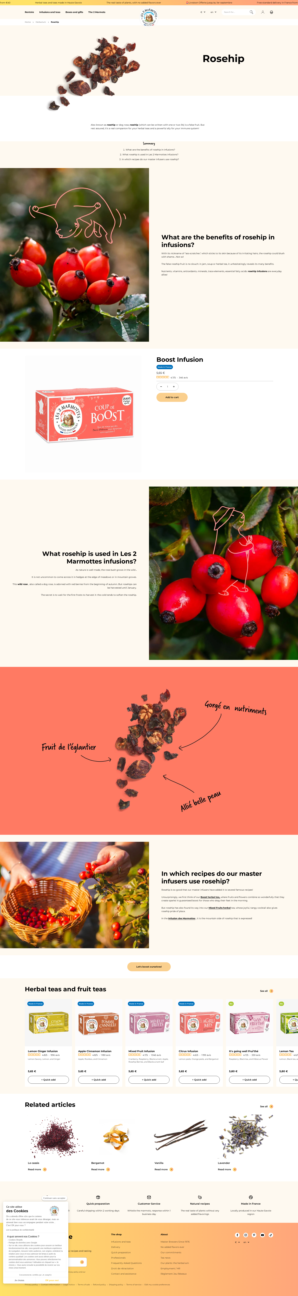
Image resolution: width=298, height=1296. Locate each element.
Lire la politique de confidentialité (20, 1230)
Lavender (224, 1163)
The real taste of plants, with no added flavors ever (52, 2)
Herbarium (41, 22)
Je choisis (19, 1280)
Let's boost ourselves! (149, 966)
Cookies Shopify (16, 1240)
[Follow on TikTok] (271, 1235)
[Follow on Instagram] (245, 1235)
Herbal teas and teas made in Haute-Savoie (269, 2)
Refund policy (99, 1284)
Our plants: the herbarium (175, 1263)
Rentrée (29, 12)
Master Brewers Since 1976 (175, 1241)
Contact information (50, 1284)
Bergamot (97, 1163)
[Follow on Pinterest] (254, 1235)
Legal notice (69, 1284)
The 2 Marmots (96, 12)
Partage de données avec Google (23, 1243)
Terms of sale (84, 1284)
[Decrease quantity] (161, 386)
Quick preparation (121, 1252)
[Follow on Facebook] (237, 1235)
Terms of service (133, 1284)
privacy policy (73, 1272)
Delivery (115, 1247)
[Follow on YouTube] (262, 1235)
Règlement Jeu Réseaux (174, 1273)
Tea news (165, 1257)
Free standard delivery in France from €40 (198, 2)
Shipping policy (116, 1284)
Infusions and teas (49, 12)
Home (28, 22)
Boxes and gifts (74, 12)
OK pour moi (52, 1280)
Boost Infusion (179, 359)
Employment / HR (170, 1268)
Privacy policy (31, 1284)
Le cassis (33, 1163)
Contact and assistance (123, 1273)
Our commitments (171, 1252)
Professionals (118, 1257)
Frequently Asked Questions (126, 1263)
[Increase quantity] (173, 386)
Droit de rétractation (122, 1268)
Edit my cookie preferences (157, 1284)
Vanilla (159, 1163)
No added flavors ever (172, 1247)
